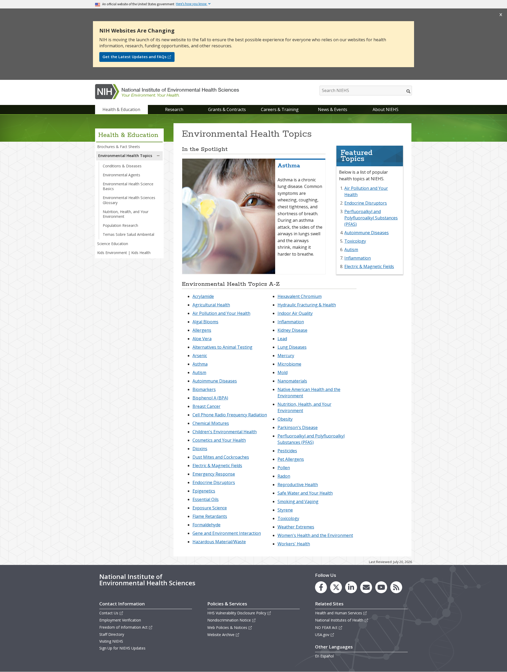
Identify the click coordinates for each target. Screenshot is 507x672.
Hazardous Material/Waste (219, 542)
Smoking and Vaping (298, 501)
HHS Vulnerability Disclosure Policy (236, 612)
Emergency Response (214, 474)
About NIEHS (385, 109)
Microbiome (289, 364)
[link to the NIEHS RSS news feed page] (396, 587)
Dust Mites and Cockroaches (221, 457)
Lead (282, 339)
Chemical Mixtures (211, 423)
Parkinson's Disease (298, 427)
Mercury (286, 355)
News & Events (332, 109)
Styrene (285, 510)
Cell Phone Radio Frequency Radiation (230, 415)
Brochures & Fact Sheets (118, 146)
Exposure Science (210, 508)
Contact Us (108, 612)
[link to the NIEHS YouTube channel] (381, 587)
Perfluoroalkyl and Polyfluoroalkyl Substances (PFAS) (371, 218)
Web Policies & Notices (227, 627)
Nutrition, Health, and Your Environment (125, 214)
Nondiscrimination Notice (229, 620)
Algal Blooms (205, 322)
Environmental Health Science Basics (128, 186)
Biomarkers (204, 389)
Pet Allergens (291, 459)
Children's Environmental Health (225, 432)
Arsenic (200, 355)
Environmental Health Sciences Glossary (129, 200)
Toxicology (355, 241)
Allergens (202, 330)
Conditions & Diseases (122, 165)
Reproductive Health (298, 484)
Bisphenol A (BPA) (210, 398)
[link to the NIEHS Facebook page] (321, 587)
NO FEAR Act (326, 627)
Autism (351, 249)
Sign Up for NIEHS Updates (122, 648)
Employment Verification (120, 620)
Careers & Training (280, 109)
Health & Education (121, 109)
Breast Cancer (206, 406)
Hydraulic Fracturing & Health (307, 305)
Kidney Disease (292, 330)
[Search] (408, 91)
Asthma (200, 364)
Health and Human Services (338, 612)
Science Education (112, 243)
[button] (158, 155)
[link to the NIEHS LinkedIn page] (351, 587)
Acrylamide (203, 296)
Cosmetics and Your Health (219, 440)
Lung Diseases (292, 347)
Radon (284, 476)
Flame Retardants (210, 516)
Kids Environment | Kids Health (124, 252)
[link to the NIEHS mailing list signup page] (366, 587)
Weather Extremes (296, 527)
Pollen (284, 468)
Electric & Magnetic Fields (369, 266)
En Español (324, 656)
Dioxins (200, 449)
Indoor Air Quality (295, 313)
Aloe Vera (202, 339)
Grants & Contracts (227, 109)
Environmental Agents (121, 174)
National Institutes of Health (339, 620)
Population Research (120, 225)
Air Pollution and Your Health (221, 313)
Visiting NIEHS (111, 641)
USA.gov (322, 634)
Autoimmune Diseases (366, 233)
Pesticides (287, 451)
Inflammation (357, 258)
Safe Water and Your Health (305, 493)
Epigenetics (204, 491)
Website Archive (220, 634)
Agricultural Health (211, 305)
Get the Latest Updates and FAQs (134, 56)
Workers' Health (294, 544)
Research (174, 109)
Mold (283, 372)
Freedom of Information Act (123, 627)
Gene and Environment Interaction (227, 533)
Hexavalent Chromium (300, 296)
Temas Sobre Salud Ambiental (128, 234)
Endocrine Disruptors (365, 203)
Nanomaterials (292, 381)
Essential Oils (206, 499)
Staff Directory (111, 634)
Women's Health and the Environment (315, 535)
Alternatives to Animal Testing (222, 347)
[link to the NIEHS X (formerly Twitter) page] (336, 587)
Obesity (285, 419)
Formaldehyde (206, 525)
